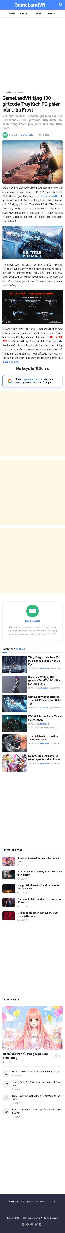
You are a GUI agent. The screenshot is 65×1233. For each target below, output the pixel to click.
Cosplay (51, 13)
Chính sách (39, 1202)
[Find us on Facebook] (23, 1225)
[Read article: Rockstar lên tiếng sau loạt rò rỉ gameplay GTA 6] (8, 902)
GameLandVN (30, 5)
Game (12, 13)
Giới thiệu (13, 1202)
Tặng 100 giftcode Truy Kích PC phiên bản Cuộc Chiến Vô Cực (44, 661)
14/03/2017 (56, 763)
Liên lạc (51, 1202)
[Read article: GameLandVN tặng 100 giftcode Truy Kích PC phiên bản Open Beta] (14, 684)
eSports (25, 13)
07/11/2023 (44, 135)
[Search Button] (61, 5)
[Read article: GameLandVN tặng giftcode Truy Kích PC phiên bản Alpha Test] (14, 703)
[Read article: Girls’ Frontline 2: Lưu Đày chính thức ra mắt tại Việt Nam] (8, 874)
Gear (38, 13)
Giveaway (19, 92)
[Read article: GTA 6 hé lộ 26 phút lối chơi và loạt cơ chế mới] (8, 861)
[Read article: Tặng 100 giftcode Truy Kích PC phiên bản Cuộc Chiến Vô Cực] (14, 664)
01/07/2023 (56, 688)
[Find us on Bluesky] (36, 1225)
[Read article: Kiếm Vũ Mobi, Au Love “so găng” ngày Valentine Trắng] (14, 763)
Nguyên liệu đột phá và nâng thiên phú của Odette (35, 1071)
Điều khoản (26, 1202)
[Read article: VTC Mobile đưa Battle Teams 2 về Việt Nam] (14, 723)
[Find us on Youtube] (31, 1225)
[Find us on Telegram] (27, 1225)
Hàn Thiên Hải (27, 135)
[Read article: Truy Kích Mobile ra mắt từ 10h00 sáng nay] (14, 743)
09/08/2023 (56, 668)
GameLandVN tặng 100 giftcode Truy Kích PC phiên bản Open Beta (44, 680)
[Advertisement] (32, 53)
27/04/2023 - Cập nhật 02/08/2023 (43, 728)
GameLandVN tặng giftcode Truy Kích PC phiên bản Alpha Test (44, 700)
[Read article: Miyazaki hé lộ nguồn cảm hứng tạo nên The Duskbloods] (8, 915)
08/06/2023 (56, 708)
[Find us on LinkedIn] (40, 1225)
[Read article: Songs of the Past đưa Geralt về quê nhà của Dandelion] (8, 888)
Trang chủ (6, 92)
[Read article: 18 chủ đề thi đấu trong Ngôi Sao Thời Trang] (32, 1028)
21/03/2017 (56, 744)
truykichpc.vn (10, 361)
